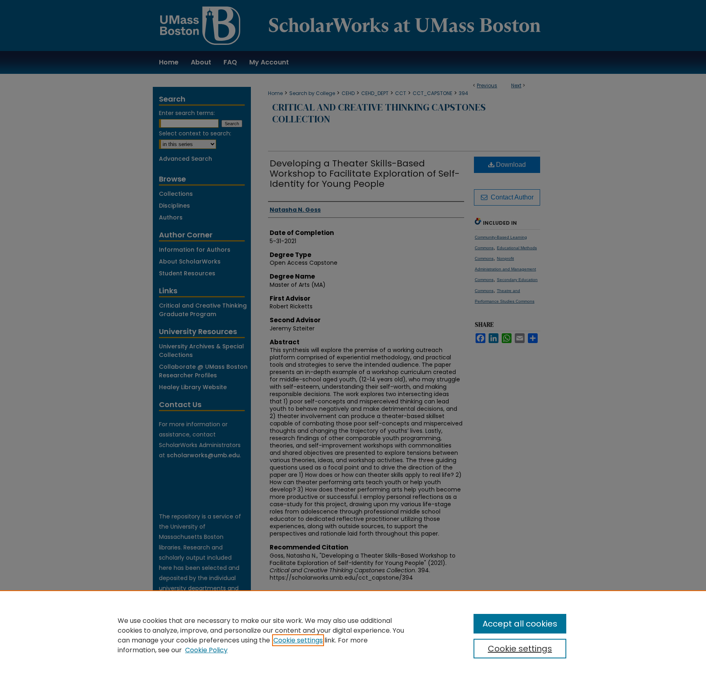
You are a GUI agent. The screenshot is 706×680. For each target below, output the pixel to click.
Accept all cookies (520, 623)
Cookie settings (298, 640)
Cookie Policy (206, 650)
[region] (353, 635)
